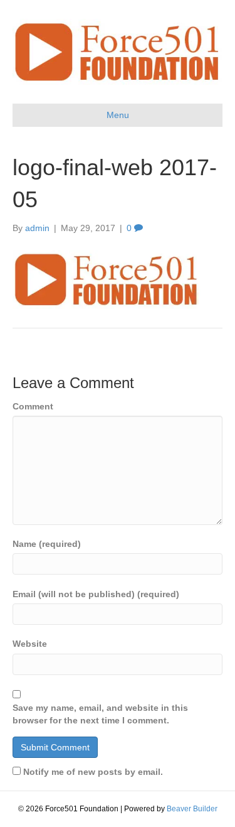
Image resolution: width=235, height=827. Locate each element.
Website (30, 644)
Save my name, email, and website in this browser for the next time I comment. (100, 714)
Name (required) (47, 544)
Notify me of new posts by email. (93, 772)
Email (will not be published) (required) (96, 594)
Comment (33, 406)
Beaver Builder (192, 808)
